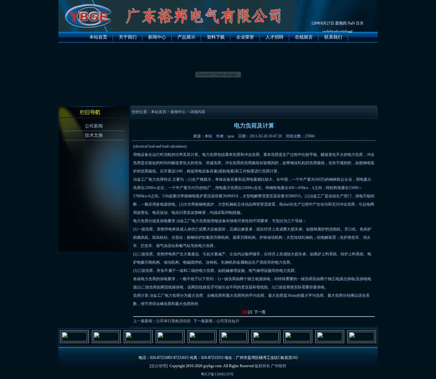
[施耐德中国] (74, 340)
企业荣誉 (245, 37)
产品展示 (186, 37)
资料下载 (216, 37)
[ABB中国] (106, 340)
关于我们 (128, 37)
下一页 (260, 312)
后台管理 (158, 366)
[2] (250, 312)
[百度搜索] (361, 340)
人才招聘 (274, 37)
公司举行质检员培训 (173, 321)
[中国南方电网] (297, 340)
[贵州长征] (202, 340)
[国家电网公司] (266, 340)
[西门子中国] (170, 340)
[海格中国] (138, 340)
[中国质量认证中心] (329, 340)
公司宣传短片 (227, 321)
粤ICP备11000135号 (217, 374)
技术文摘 (94, 135)
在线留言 (304, 37)
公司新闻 (94, 126)
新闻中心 (157, 37)
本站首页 (98, 37)
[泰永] (234, 340)
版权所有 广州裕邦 (270, 366)
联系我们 (333, 37)
